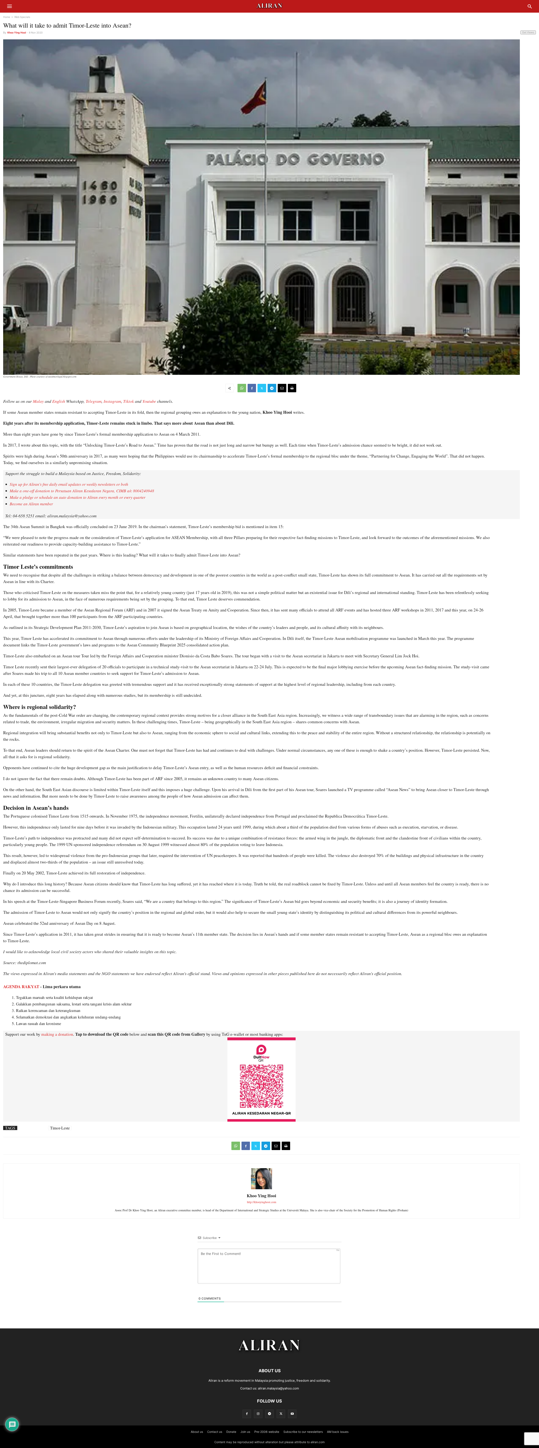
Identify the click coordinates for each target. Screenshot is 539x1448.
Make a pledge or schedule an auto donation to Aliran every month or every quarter (77, 497)
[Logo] (269, 1358)
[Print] (292, 388)
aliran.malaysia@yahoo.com (278, 1388)
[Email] (282, 388)
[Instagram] (258, 1414)
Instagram (112, 401)
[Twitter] (261, 388)
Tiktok (128, 401)
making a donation (57, 1034)
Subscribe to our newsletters (303, 1431)
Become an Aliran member (31, 503)
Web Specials (22, 17)
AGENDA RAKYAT (21, 987)
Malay (38, 401)
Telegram (93, 401)
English (58, 401)
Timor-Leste (60, 1128)
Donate (231, 1431)
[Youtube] (292, 1414)
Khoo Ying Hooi (16, 32)
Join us (245, 1431)
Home (6, 17)
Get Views (528, 32)
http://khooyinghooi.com (261, 1202)
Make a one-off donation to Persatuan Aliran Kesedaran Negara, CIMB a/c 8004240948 (82, 490)
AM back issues (337, 1431)
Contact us (214, 1431)
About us (197, 1431)
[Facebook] (252, 388)
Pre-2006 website (266, 1431)
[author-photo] (261, 1189)
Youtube (149, 401)
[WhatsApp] (241, 388)
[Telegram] (272, 388)
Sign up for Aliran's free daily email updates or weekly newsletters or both (69, 484)
